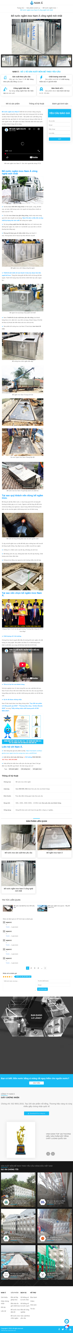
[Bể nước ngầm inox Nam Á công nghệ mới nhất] (10, 66)
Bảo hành (33, 1297)
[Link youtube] (70, 1330)
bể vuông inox (25, 769)
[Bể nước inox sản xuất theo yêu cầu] (18, 849)
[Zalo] (66, 1321)
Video (32, 1301)
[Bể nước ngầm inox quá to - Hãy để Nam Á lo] (42, 908)
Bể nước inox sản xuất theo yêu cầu (18, 853)
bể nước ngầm (13, 769)
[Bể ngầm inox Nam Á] (54, 849)
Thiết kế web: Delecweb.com (8, 1330)
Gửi (59, 139)
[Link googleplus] (67, 1330)
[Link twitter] (63, 1330)
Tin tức (32, 1309)
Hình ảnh (33, 1305)
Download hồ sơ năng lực (37, 1113)
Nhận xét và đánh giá (10, 973)
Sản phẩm (14, 1292)
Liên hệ (3, 1311)
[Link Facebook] (59, 1330)
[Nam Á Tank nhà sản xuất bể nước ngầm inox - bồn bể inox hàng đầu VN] (36, 2)
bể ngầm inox (37, 769)
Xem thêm (36, 1083)
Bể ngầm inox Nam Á (54, 853)
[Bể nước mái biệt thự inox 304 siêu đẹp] (8, 908)
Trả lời (8, 927)
